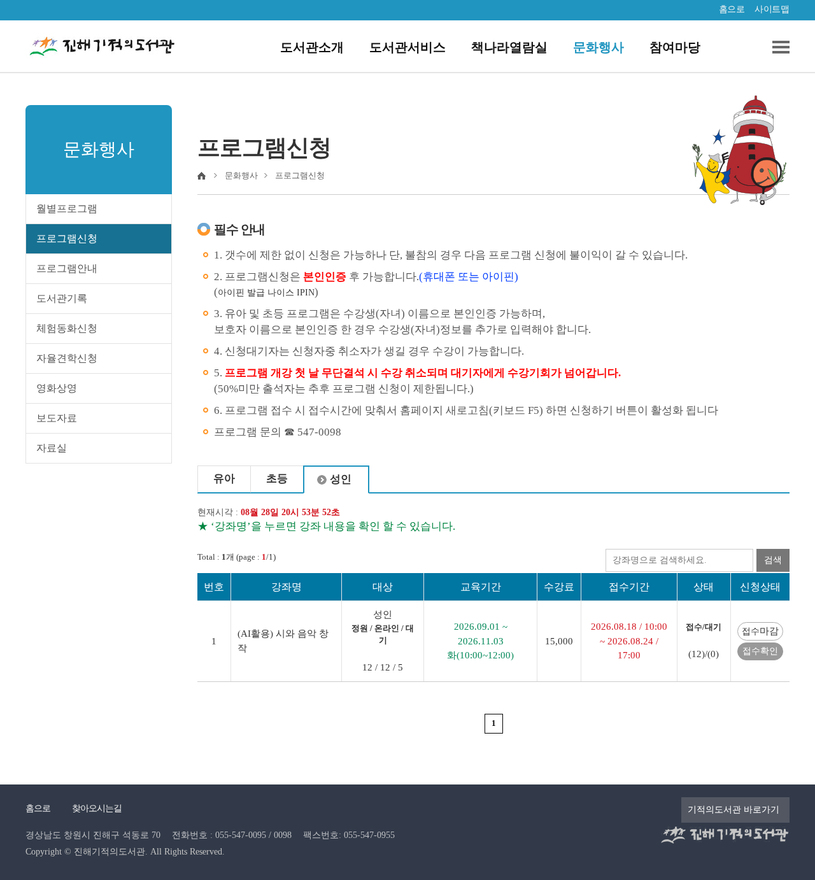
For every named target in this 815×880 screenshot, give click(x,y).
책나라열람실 (509, 47)
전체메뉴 (776, 47)
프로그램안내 (66, 268)
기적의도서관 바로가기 (733, 809)
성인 (340, 479)
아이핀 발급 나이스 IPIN (266, 292)
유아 (224, 478)
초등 (277, 478)
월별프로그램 (66, 208)
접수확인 (760, 651)
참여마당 (674, 47)
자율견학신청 (66, 358)
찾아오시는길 (97, 808)
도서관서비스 (407, 47)
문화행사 (598, 47)
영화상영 (56, 388)
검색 (773, 560)
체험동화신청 (66, 328)
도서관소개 (312, 47)
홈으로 (732, 9)
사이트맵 (772, 9)
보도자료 (56, 418)
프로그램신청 (66, 238)
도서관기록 (61, 298)
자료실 (51, 448)
